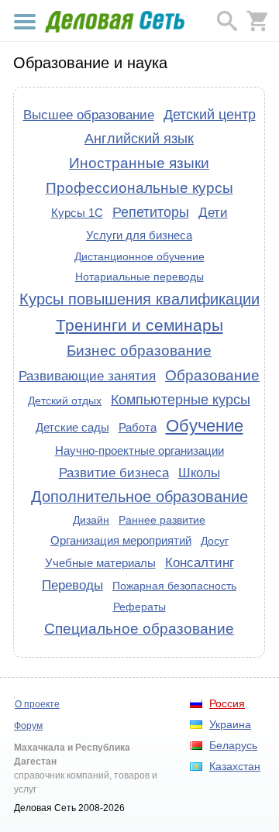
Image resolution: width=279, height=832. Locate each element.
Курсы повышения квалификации (139, 299)
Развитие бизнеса (114, 473)
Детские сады (72, 427)
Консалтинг (199, 562)
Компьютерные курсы (180, 399)
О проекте (37, 704)
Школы (199, 473)
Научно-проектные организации (139, 450)
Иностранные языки (139, 163)
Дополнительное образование (139, 496)
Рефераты (139, 606)
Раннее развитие (162, 520)
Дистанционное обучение (139, 256)
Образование (212, 375)
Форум (28, 725)
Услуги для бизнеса (139, 235)
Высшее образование (88, 115)
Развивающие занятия (87, 376)
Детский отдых (65, 400)
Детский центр (210, 114)
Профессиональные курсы (139, 188)
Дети (213, 212)
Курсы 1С (77, 212)
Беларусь (233, 745)
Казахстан (234, 766)
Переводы (72, 585)
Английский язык (139, 138)
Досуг (215, 541)
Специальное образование (139, 629)
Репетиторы (150, 212)
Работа (138, 427)
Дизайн (91, 520)
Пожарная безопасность (174, 585)
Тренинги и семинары (139, 325)
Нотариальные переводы (139, 276)
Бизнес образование (139, 350)
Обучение (204, 425)
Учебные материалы (100, 562)
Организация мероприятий (120, 540)
